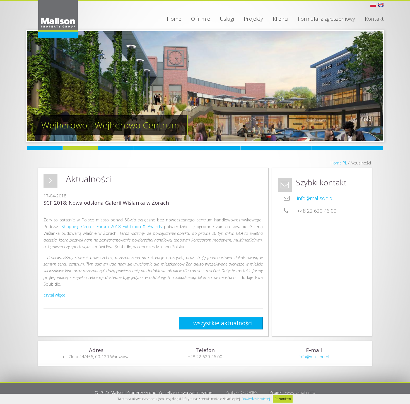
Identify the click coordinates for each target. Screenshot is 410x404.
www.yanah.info (300, 392)
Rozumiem (282, 398)
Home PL (339, 163)
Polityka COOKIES (241, 392)
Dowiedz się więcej (256, 398)
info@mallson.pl (315, 198)
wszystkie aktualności (223, 323)
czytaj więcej (55, 295)
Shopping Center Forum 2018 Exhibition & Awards (111, 226)
